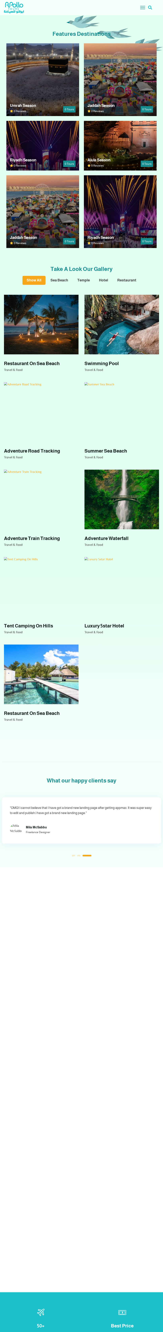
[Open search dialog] (150, 8)
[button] (76, 855)
